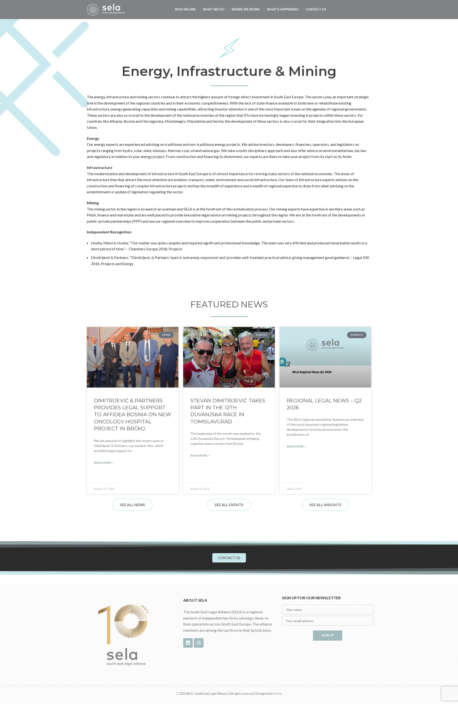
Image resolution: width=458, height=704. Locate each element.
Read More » (103, 462)
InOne (277, 693)
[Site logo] (106, 9)
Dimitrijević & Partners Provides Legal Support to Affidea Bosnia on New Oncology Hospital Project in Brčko (132, 415)
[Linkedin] (188, 643)
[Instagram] (198, 643)
